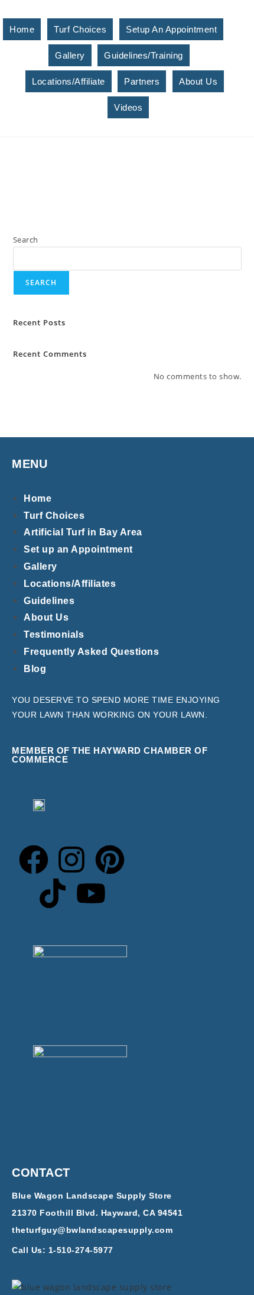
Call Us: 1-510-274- (52, 1250)
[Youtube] (91, 893)
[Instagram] (71, 859)
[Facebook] (33, 859)
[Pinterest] (110, 859)
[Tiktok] (52, 893)
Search (25, 239)
